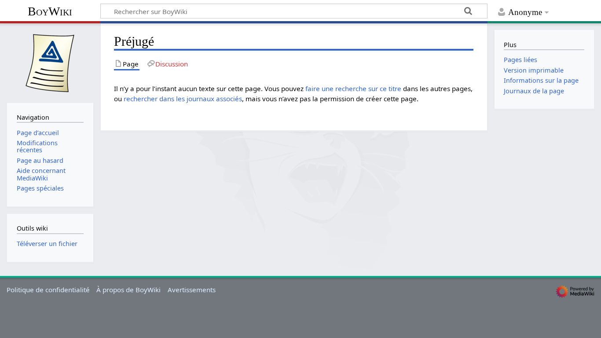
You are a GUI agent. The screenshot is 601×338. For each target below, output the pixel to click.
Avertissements (192, 289)
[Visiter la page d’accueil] (50, 62)
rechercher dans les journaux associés (183, 98)
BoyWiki (50, 11)
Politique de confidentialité (48, 289)
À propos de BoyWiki (128, 289)
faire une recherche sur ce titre (353, 88)
